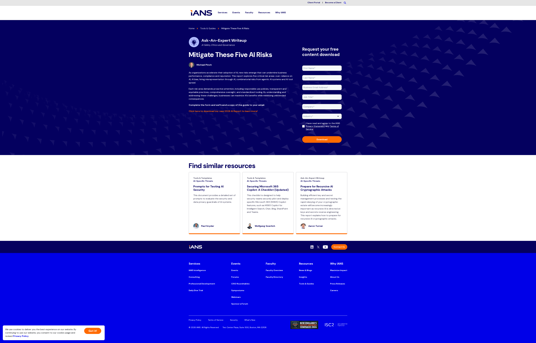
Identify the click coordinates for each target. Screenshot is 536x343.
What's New (249, 320)
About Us (334, 277)
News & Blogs (305, 270)
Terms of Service (215, 320)
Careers (334, 290)
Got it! (92, 331)
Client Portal (314, 2)
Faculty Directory (274, 277)
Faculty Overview (274, 270)
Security (234, 320)
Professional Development (202, 283)
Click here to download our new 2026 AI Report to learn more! (223, 111)
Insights (303, 277)
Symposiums (237, 290)
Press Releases (337, 283)
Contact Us (339, 247)
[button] (222, 13)
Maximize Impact (338, 270)
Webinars (236, 297)
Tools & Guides (208, 28)
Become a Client (333, 2)
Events (234, 270)
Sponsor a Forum (239, 304)
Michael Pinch (204, 64)
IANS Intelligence (197, 270)
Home (192, 28)
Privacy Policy (195, 320)
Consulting (194, 277)
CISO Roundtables (240, 283)
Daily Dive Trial (196, 290)
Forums (235, 277)
